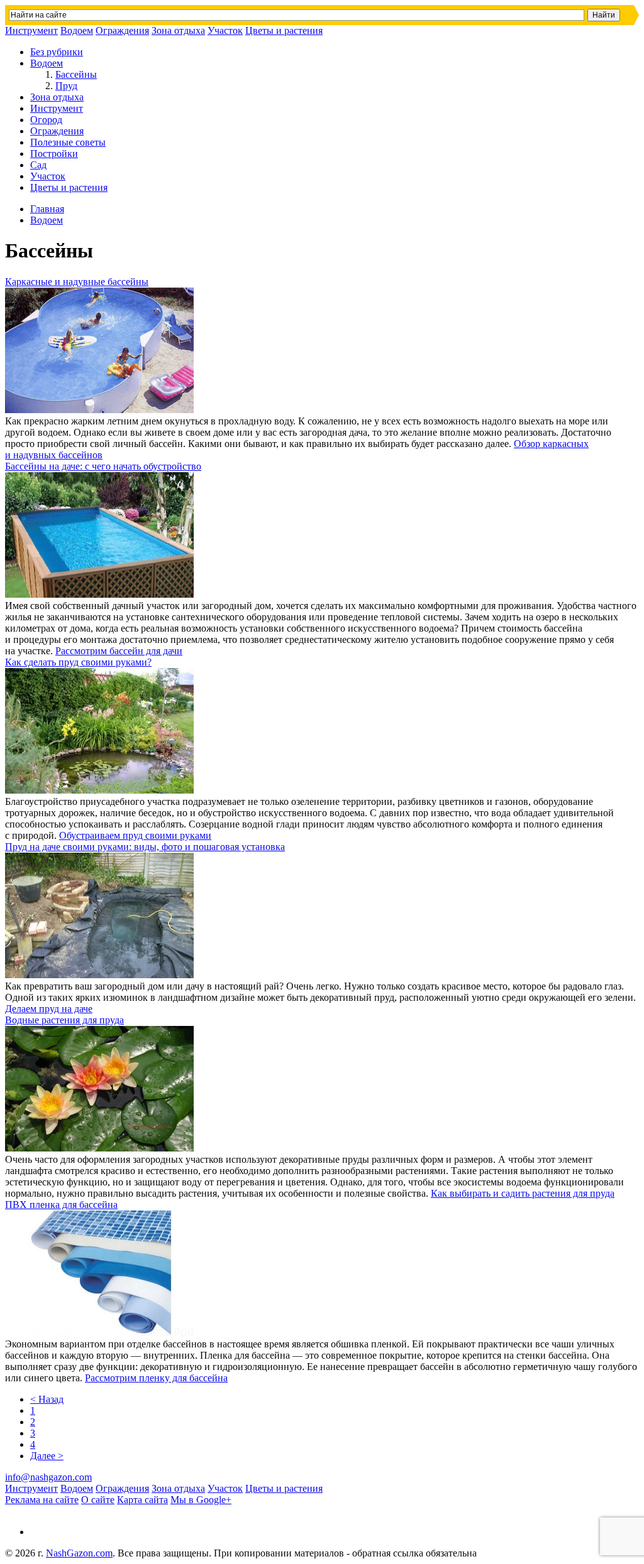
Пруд (66, 85)
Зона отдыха (178, 30)
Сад (38, 164)
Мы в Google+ (200, 1499)
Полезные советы (68, 142)
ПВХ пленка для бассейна (61, 1204)
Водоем (76, 30)
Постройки (54, 153)
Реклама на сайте (42, 1499)
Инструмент (31, 30)
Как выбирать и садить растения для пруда (522, 1193)
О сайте (97, 1499)
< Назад (47, 1399)
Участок (225, 30)
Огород (46, 119)
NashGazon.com (79, 1553)
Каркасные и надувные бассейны (76, 281)
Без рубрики (56, 51)
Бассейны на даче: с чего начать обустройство (103, 466)
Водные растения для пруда (64, 1020)
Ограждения (122, 30)
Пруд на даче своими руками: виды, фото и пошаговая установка (145, 846)
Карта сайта (142, 1499)
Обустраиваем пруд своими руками (135, 835)
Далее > (47, 1455)
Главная (47, 208)
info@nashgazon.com (48, 1477)
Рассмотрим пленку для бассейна (156, 1378)
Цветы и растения (284, 30)
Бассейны (76, 74)
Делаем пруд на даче (48, 1008)
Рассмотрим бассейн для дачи (118, 650)
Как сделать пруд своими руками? (78, 662)
